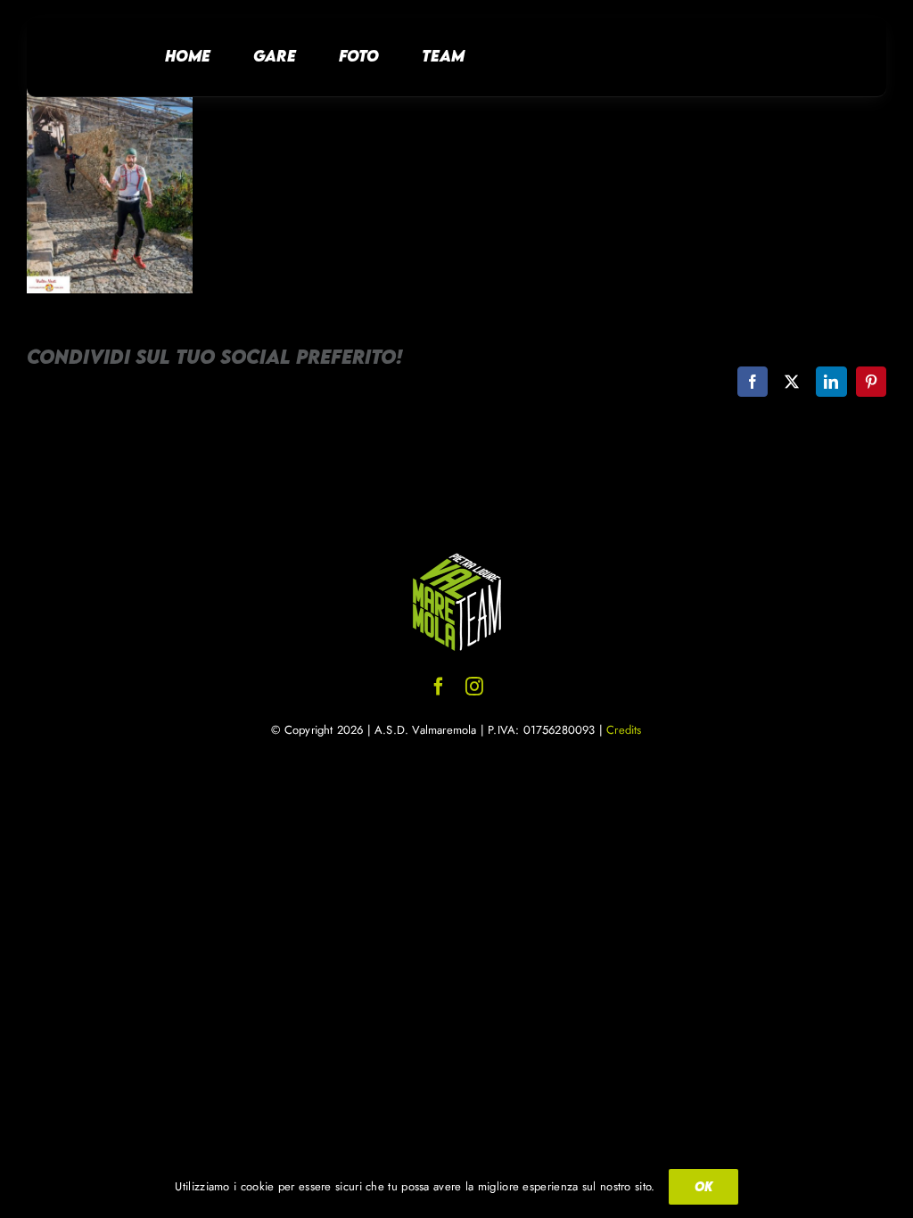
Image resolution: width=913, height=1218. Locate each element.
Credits (623, 729)
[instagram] (474, 686)
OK (703, 1186)
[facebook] (439, 686)
